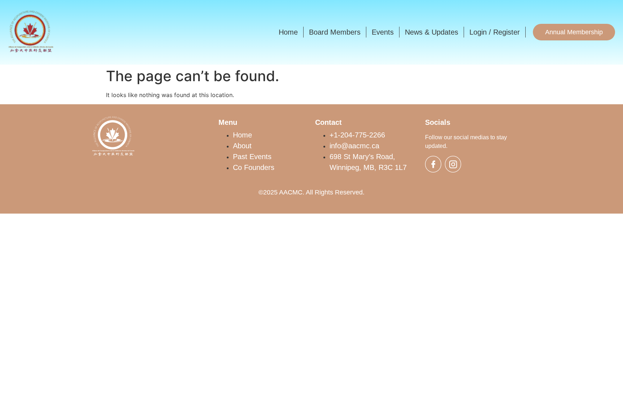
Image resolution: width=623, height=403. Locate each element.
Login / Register (494, 32)
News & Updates (431, 32)
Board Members (335, 32)
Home (288, 32)
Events (383, 32)
